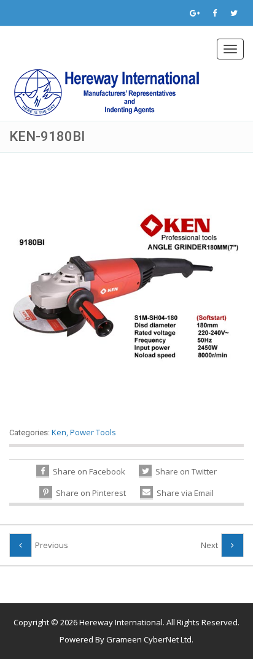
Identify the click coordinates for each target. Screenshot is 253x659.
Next (209, 544)
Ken (59, 432)
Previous (51, 544)
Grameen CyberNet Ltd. (149, 639)
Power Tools (93, 432)
